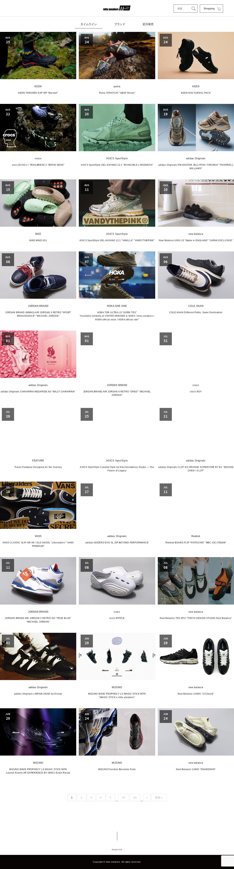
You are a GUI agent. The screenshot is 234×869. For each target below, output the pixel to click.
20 (135, 797)
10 (123, 797)
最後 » (159, 797)
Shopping (209, 8)
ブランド (119, 24)
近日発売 (148, 24)
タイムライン (88, 24)
